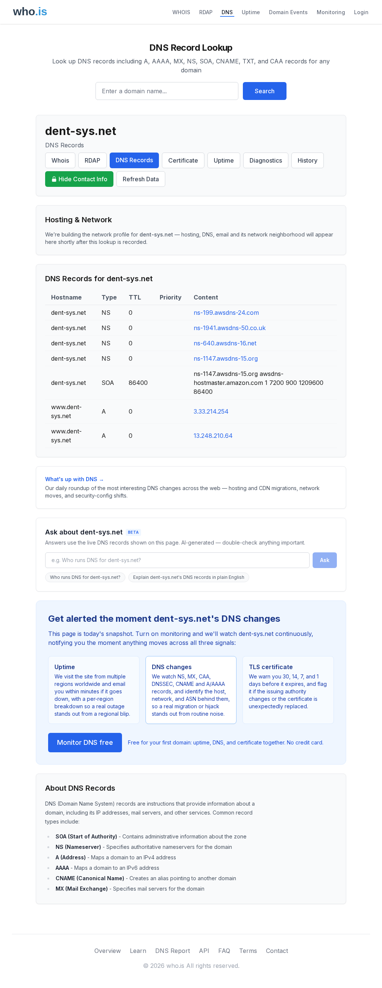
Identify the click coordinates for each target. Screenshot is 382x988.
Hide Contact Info (83, 179)
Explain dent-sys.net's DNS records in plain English (188, 577)
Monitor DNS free (85, 742)
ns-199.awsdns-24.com (226, 312)
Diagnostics (266, 160)
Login (361, 12)
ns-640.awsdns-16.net (225, 343)
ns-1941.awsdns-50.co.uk (230, 328)
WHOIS (181, 12)
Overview (107, 950)
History (307, 160)
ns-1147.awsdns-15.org (226, 358)
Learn (138, 950)
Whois (60, 160)
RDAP (206, 12)
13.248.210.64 (213, 435)
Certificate (183, 160)
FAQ (224, 950)
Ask (324, 560)
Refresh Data (141, 179)
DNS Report (172, 950)
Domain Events (288, 12)
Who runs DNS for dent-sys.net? (85, 577)
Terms (248, 950)
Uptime (251, 12)
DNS (227, 12)
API (204, 950)
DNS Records (134, 160)
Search (265, 91)
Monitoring (331, 12)
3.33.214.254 (211, 411)
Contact (277, 950)
